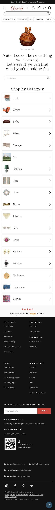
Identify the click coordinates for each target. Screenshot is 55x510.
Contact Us (8, 331)
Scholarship (34, 388)
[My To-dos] (33, 8)
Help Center (8, 326)
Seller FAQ (33, 347)
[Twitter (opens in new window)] (31, 485)
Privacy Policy (10, 495)
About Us (33, 367)
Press (31, 383)
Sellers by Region (10, 383)
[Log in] (28, 8)
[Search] (48, 13)
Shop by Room (9, 388)
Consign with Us (35, 342)
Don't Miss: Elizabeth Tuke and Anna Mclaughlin (27, 2)
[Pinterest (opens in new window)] (23, 485)
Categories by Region (11, 377)
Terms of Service (22, 495)
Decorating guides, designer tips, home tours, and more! (24, 424)
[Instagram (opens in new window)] (6, 485)
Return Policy (8, 336)
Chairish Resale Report (38, 393)
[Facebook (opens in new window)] (15, 485)
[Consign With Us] (39, 8)
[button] (5, 8)
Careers (32, 377)
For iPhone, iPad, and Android (14, 434)
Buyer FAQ (33, 326)
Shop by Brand (9, 372)
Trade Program (35, 331)
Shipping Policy (9, 342)
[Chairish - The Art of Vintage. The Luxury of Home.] (17, 8)
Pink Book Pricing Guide (12, 347)
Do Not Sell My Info (36, 495)
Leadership (34, 372)
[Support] (49, 505)
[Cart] (49, 8)
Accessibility (8, 352)
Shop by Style (9, 367)
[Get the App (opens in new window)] (10, 444)
